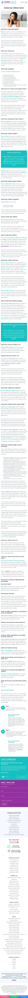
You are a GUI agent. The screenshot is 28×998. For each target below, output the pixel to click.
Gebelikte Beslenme (14, 868)
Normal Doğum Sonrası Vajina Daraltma (14, 834)
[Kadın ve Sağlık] (8, 2)
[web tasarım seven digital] (14, 980)
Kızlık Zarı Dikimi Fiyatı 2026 (14, 918)
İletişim (14, 968)
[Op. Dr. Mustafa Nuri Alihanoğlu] (10, 842)
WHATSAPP (14, 996)
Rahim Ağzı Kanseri (14, 898)
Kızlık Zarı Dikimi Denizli (14, 927)
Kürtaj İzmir (14, 824)
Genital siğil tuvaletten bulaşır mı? (14, 922)
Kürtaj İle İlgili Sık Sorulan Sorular (14, 943)
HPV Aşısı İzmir (14, 907)
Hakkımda (14, 959)
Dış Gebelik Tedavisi (14, 889)
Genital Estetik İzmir (14, 817)
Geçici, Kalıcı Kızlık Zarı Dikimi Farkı (14, 952)
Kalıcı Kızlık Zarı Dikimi (14, 833)
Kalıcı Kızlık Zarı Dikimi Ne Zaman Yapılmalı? (14, 950)
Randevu (14, 961)
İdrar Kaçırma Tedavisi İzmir (14, 886)
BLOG (14, 916)
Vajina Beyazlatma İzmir (14, 925)
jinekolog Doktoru (14, 920)
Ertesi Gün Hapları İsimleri (14, 911)
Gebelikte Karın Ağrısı (14, 872)
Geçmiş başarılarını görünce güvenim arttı (12, 762)
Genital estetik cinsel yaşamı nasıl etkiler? (14, 939)
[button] (1, 777)
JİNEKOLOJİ (14, 875)
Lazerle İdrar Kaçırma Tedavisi (14, 877)
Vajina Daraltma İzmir (14, 829)
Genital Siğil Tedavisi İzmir (14, 906)
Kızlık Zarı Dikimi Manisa (14, 936)
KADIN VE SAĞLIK (14, 957)
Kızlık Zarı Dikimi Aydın (14, 930)
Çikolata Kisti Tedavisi (14, 884)
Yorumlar (14, 962)
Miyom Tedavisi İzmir (14, 891)
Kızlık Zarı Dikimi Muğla (14, 929)
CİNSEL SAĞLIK (14, 902)
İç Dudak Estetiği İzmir (14, 827)
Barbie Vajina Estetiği (14, 815)
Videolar (14, 964)
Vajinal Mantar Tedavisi (14, 913)
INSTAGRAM (4, 996)
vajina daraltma (5, 246)
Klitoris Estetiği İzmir (14, 831)
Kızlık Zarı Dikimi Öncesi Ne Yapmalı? (14, 946)
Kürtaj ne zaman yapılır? (14, 937)
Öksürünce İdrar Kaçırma (14, 923)
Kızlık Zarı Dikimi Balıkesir (14, 932)
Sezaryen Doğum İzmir (14, 859)
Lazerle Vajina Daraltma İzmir (14, 820)
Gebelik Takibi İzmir (14, 866)
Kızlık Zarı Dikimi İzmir (14, 822)
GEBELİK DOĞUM (14, 858)
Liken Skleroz (14, 879)
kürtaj (7, 571)
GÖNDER (4, 804)
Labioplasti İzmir (14, 826)
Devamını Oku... (5, 771)
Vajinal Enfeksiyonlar (14, 881)
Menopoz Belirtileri (14, 897)
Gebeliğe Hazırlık (14, 865)
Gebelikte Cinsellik (14, 870)
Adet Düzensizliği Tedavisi (14, 888)
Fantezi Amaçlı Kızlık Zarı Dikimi (14, 953)
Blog (14, 966)
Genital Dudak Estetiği (14, 819)
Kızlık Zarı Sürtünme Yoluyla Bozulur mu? (14, 944)
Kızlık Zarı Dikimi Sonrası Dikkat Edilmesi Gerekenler (14, 948)
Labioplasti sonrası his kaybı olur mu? (14, 941)
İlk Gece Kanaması (14, 909)
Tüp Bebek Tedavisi (14, 863)
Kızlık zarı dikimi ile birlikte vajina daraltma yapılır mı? (14, 934)
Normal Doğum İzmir (14, 861)
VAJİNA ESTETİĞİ (14, 813)
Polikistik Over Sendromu (14, 895)
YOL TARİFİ (23, 996)
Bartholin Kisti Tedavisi (14, 882)
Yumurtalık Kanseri (14, 893)
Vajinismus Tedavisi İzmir (14, 904)
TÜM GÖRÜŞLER (22, 777)
